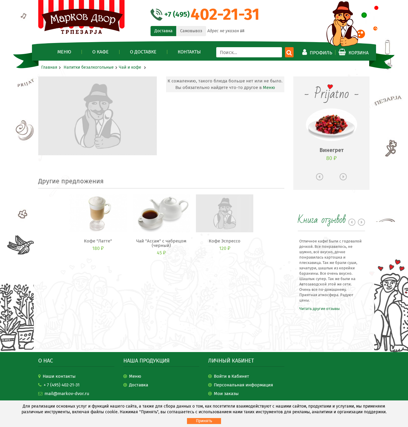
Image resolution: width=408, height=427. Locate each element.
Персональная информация (243, 385)
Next (343, 176)
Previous (319, 176)
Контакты (189, 52)
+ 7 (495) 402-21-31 (62, 385)
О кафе (100, 52)
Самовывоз (191, 30)
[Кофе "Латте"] (98, 213)
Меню (64, 52)
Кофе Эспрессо (224, 241)
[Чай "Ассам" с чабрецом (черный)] (161, 213)
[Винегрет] (331, 124)
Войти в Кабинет (231, 376)
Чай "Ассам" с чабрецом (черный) (161, 243)
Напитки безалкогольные (89, 67)
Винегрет (331, 150)
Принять (204, 420)
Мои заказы (226, 393)
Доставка (163, 30)
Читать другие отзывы (319, 308)
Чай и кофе (130, 67)
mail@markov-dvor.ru (67, 393)
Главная (49, 67)
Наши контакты (59, 376)
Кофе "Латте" (98, 241)
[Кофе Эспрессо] (224, 213)
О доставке (143, 52)
